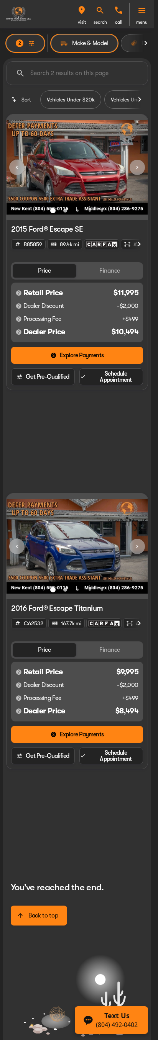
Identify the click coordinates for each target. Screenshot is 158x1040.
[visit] (81, 10)
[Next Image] (137, 167)
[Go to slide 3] (77, 210)
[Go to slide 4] (89, 210)
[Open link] (101, 244)
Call (118, 22)
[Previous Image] (17, 167)
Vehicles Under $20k (71, 99)
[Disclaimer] (19, 293)
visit (82, 22)
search (100, 22)
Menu (142, 22)
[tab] (44, 271)
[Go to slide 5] (102, 210)
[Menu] (142, 10)
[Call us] (118, 10)
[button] (81, 14)
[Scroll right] (145, 43)
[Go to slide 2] (65, 210)
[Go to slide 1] (53, 210)
